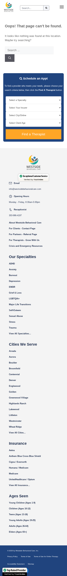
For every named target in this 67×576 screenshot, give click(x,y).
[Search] (9, 58)
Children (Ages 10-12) (19, 508)
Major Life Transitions (20, 304)
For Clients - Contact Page (22, 228)
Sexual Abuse (16, 316)
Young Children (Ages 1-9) (22, 503)
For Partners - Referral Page (23, 234)
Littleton (13, 415)
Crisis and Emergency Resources (25, 246)
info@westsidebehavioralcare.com (25, 189)
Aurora (12, 357)
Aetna (12, 450)
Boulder (13, 362)
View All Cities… (17, 432)
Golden (12, 392)
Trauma (12, 328)
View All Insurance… (19, 485)
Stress (12, 322)
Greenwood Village (18, 397)
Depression (14, 281)
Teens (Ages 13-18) (18, 514)
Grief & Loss (15, 293)
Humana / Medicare (18, 468)
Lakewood (14, 409)
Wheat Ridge (15, 427)
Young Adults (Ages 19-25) (22, 520)
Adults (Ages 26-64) (18, 526)
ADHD (12, 263)
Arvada (12, 351)
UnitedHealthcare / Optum (22, 479)
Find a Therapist (33, 134)
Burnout (13, 275)
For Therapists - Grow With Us (24, 240)
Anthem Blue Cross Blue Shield (25, 456)
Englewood (14, 386)
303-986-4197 (15, 215)
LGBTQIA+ (14, 298)
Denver (12, 380)
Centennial (14, 374)
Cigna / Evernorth (18, 462)
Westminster (15, 421)
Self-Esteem (15, 310)
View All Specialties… (20, 333)
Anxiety (12, 269)
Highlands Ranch (17, 403)
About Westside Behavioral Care (25, 222)
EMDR (12, 287)
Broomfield (14, 368)
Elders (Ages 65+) (18, 532)
